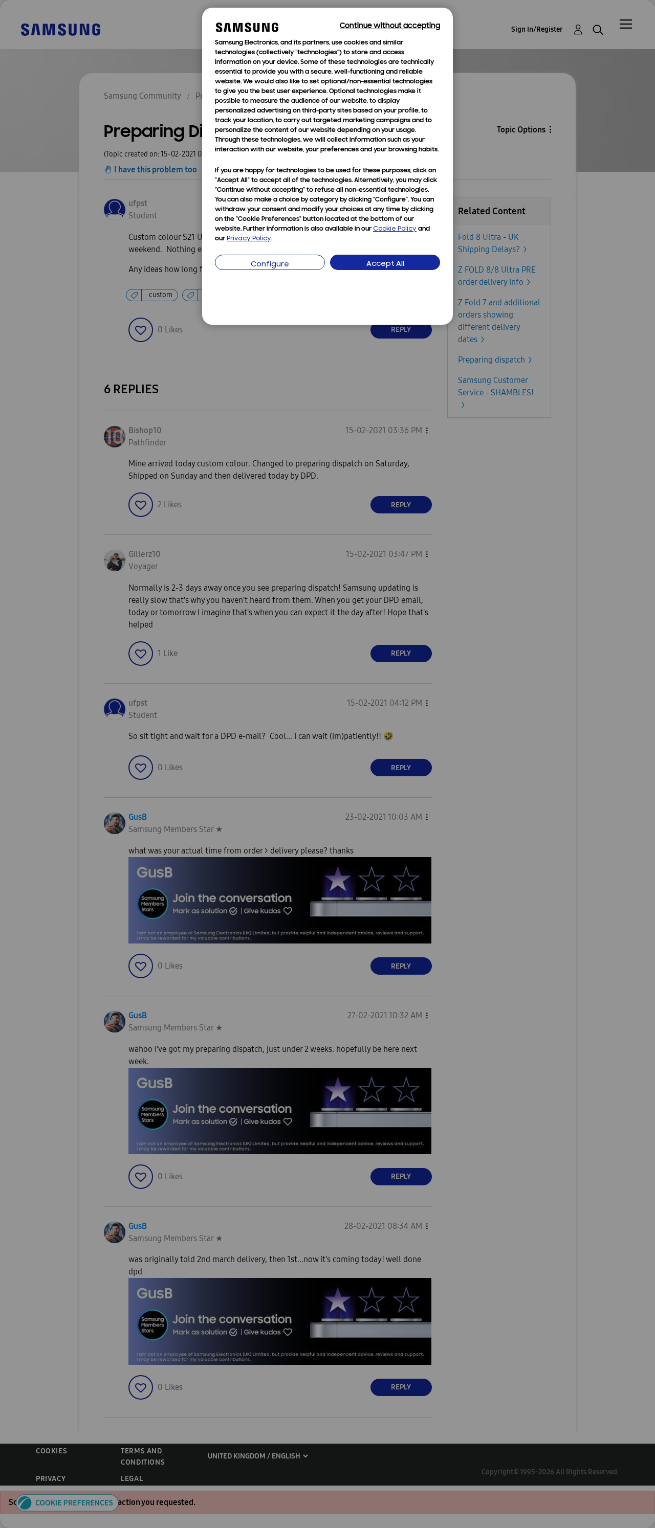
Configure (270, 264)
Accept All (385, 264)
